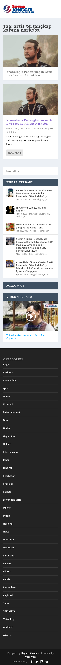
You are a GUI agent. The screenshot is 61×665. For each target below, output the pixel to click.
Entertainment (32, 128)
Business (8, 372)
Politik (6, 579)
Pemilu (7, 563)
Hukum (7, 444)
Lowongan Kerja (12, 499)
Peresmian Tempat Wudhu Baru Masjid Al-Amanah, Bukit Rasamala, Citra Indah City (34, 193)
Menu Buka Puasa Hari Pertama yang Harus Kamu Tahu (34, 226)
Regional (8, 595)
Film (5, 420)
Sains (6, 603)
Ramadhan (44, 230)
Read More (14, 152)
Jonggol (43, 199)
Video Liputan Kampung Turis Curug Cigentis (27, 336)
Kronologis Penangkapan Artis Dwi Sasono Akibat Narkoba (29, 122)
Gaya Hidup (9, 436)
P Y (10, 128)
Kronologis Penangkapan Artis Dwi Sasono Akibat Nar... (29, 73)
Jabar (6, 459)
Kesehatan (9, 475)
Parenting (8, 555)
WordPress (30, 656)
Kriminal (43, 128)
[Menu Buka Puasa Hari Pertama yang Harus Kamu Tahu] (10, 227)
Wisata (7, 635)
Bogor (6, 364)
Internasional (35, 213)
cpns (5, 388)
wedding (8, 627)
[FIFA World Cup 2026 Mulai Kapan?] (10, 210)
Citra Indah (34, 199)
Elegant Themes (30, 653)
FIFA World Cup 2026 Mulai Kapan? (31, 209)
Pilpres (7, 571)
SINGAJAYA (43, 274)
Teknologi (8, 619)
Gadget (7, 428)
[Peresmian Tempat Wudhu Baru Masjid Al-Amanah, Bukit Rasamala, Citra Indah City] (10, 192)
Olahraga (20, 216)
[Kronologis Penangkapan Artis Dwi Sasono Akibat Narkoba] (30, 99)
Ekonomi (8, 404)
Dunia (6, 396)
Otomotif (8, 547)
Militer (7, 507)
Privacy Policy (20, 661)
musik (6, 515)
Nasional (34, 230)
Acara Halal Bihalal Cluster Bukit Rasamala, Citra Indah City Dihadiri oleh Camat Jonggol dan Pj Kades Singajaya (35, 267)
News (6, 531)
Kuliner (7, 491)
